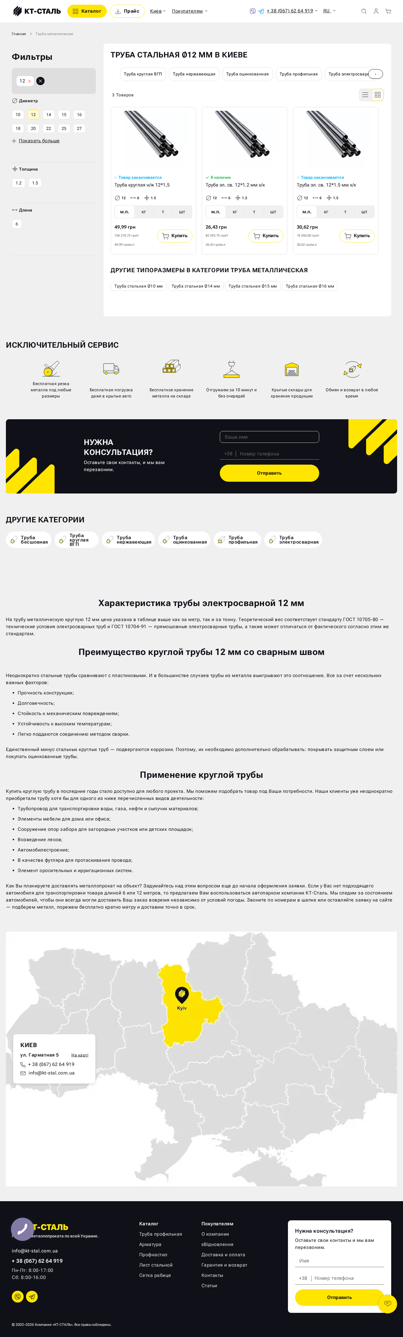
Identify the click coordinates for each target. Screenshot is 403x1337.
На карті (79, 1055)
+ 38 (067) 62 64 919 (51, 1064)
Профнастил (153, 1254)
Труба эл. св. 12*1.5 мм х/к (326, 185)
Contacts (387, 1304)
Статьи (209, 1285)
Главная (19, 34)
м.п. (124, 211)
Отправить (269, 473)
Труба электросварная (352, 74)
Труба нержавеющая (194, 74)
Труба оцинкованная (247, 74)
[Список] (365, 95)
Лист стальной (156, 1265)
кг (144, 211)
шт (182, 211)
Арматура (150, 1244)
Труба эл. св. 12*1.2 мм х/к (235, 185)
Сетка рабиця (155, 1275)
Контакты (212, 1275)
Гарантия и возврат (225, 1265)
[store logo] (36, 11)
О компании (215, 1234)
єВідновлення (218, 1244)
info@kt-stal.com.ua (52, 1073)
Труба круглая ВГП (143, 74)
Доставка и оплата (223, 1254)
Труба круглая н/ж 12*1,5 (142, 185)
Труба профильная (299, 74)
